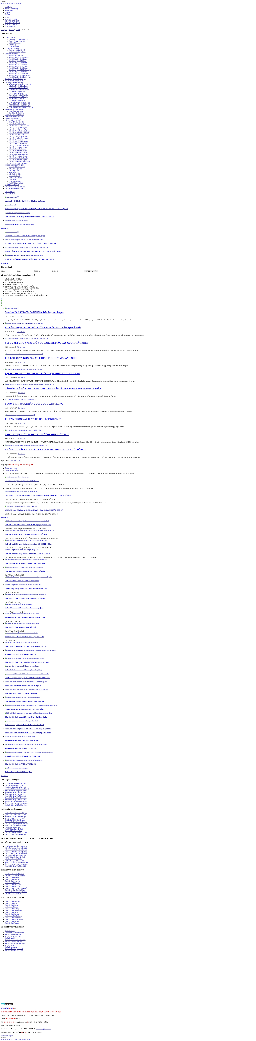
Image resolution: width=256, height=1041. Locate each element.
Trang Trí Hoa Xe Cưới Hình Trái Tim (21, 107)
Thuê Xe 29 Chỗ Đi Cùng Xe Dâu (16, 892)
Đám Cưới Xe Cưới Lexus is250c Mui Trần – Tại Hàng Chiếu (26, 717)
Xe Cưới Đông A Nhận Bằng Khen (16, 805)
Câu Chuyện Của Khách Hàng (14, 188)
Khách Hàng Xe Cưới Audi (17, 61)
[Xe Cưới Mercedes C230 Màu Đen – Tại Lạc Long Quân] (18, 604)
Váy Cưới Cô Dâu (14, 174)
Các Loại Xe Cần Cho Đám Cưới (15, 855)
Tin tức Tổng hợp (10, 37)
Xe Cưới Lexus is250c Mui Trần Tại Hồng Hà (20, 654)
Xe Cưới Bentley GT (11, 945)
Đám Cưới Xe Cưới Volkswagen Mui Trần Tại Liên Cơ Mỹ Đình (27, 662)
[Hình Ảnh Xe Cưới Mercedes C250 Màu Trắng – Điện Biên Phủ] (24, 567)
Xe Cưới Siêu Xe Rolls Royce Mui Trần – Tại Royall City (24, 637)
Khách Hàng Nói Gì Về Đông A (15, 79)
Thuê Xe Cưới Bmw (11, 907)
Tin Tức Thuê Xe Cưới (12, 48)
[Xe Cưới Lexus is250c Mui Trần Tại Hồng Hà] (31, 650)
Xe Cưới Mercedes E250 (13, 934)
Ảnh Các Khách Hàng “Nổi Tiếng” (16, 791)
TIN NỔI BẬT (9, 192)
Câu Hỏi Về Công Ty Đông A (18, 129)
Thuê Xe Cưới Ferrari (12, 921)
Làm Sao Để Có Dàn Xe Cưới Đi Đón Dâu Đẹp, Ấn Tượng (25, 201)
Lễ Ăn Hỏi (12, 179)
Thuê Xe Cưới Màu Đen (12, 886)
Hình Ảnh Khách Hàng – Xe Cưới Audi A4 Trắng (22, 581)
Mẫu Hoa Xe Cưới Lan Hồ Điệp (19, 89)
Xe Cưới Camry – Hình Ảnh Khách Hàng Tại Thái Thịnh (24, 725)
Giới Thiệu (8, 7)
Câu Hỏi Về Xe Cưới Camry (18, 152)
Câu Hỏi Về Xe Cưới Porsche (18, 158)
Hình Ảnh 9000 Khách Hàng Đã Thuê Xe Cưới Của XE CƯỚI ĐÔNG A (29, 217)
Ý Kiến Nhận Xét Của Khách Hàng (16, 864)
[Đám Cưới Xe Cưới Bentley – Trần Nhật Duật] (22, 623)
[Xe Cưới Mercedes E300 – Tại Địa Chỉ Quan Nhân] (20, 736)
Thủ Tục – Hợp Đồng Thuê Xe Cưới (16, 823)
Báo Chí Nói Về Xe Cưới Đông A (16, 822)
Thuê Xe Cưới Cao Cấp (12, 881)
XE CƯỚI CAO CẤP (12, 21)
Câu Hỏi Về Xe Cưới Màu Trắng (19, 131)
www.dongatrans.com (43, 1029)
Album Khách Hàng (11, 8)
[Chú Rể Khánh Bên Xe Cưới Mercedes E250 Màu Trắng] (31, 705)
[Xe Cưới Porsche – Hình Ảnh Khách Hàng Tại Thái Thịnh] (22, 613)
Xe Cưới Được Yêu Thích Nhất (15, 818)
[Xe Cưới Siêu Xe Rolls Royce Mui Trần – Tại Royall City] (21, 633)
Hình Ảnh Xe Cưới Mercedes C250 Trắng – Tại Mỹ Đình (24, 701)
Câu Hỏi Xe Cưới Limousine (18, 163)
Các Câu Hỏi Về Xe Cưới (13, 120)
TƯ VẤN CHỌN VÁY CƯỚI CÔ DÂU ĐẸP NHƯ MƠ (32, 419)
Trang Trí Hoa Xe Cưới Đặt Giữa (19, 102)
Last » (20, 461)
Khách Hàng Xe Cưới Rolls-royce (19, 77)
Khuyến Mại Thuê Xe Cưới (13, 831)
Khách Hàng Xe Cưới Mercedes (19, 57)
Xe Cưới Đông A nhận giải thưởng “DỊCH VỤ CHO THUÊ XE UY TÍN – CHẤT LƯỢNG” (36, 209)
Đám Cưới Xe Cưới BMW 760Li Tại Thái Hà (20, 764)
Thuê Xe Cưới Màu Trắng (13, 884)
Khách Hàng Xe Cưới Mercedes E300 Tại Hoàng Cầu (23, 686)
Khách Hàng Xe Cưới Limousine (19, 75)
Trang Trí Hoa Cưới (15, 181)
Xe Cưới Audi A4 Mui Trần (13, 941)
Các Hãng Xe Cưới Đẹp (16, 113)
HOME (7, 17)
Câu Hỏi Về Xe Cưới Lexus (18, 147)
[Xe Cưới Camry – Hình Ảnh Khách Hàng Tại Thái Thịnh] (21, 721)
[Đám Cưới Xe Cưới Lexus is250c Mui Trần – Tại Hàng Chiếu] (28, 713)
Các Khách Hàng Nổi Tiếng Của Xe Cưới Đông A (22, 481)
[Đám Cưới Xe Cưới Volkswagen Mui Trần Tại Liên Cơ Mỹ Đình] (24, 658)
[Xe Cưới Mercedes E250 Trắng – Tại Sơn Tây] (26, 744)
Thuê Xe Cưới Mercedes (12, 901)
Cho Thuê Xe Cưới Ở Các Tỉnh (15, 875)
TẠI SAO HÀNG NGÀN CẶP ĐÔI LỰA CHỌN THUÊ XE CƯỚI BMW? (42, 373)
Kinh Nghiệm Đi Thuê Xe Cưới (15, 857)
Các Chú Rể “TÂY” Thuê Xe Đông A (17, 789)
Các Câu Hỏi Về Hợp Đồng (18, 143)
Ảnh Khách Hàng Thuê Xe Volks (15, 800)
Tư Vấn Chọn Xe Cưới (12, 827)
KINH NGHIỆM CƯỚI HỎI (14, 165)
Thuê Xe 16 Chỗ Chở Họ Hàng (15, 890)
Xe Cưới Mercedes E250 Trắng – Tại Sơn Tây (20, 748)
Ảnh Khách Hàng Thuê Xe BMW (15, 798)
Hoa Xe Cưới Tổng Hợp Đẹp (18, 97)
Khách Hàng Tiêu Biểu (16, 55)
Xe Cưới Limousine (11, 947)
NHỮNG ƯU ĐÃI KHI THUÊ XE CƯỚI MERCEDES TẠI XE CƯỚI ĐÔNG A (45, 449)
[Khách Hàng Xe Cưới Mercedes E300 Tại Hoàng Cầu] (26, 682)
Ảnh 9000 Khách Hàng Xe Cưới (15, 787)
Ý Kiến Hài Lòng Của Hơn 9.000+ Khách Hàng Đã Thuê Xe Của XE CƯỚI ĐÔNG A (34, 510)
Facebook (4, 1036)
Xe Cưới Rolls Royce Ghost (14, 949)
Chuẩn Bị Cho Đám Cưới (17, 167)
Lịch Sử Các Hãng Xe (16, 111)
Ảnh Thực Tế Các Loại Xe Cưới (15, 816)
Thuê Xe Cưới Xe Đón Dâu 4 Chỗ (16, 888)
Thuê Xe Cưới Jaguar (11, 912)
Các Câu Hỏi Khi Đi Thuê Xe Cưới (16, 853)
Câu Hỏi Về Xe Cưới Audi (17, 149)
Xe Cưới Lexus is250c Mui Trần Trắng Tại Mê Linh (22, 756)
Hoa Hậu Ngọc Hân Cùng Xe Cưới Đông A (19, 224)
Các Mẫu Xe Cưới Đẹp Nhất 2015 (16, 848)
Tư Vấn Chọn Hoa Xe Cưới (14, 116)
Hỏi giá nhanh (26, 1039)
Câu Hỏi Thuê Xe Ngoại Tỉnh (18, 136)
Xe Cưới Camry (10, 931)
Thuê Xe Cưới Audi (11, 903)
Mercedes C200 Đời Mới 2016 (14, 932)
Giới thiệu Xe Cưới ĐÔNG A (18, 39)
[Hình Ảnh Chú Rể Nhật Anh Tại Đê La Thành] (26, 689)
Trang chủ (4, 30)
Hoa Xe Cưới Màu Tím (16, 98)
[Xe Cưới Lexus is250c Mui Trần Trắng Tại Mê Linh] (29, 752)
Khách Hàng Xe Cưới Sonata (18, 66)
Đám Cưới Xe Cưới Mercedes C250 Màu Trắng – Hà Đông (25, 598)
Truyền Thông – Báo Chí (17, 41)
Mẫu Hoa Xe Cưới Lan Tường (18, 86)
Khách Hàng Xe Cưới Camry (18, 64)
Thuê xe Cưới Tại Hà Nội (17, 50)
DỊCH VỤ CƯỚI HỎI (12, 185)
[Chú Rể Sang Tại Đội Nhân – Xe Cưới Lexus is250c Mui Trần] (23, 584)
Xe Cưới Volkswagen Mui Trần (15, 943)
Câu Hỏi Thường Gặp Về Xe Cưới (16, 832)
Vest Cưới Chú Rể (14, 176)
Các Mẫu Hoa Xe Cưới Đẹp (14, 82)
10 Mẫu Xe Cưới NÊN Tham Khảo (16, 846)
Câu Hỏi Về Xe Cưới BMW (18, 151)
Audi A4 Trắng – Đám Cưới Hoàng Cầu (18, 772)
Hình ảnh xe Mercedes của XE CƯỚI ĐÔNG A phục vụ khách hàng (28, 525)
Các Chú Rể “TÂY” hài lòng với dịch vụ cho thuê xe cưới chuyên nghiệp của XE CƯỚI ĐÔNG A (38, 495)
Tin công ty (12, 45)
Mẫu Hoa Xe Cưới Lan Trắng (18, 88)
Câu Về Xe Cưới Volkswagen (18, 154)
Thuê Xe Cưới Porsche (12, 914)
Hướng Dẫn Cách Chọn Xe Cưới (15, 814)
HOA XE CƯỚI (10, 26)
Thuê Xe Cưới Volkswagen (13, 910)
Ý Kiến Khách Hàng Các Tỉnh (14, 80)
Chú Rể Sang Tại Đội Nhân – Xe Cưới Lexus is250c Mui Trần (26, 588)
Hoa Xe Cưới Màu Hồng (17, 100)
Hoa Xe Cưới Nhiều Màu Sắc (18, 95)
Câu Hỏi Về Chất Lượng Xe (18, 127)
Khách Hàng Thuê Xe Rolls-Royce (16, 801)
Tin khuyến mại (14, 46)
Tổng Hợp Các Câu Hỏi (16, 122)
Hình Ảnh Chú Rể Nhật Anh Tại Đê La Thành (21, 693)
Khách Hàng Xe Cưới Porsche (18, 71)
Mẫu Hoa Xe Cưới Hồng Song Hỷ (20, 84)
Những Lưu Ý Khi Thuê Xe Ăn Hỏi (16, 862)
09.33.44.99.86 (6, 3)
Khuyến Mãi (9, 10)
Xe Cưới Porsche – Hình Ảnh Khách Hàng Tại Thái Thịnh (25, 617)
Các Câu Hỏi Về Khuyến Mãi (18, 142)
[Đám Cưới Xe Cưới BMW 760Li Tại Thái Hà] (23, 760)
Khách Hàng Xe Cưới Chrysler (19, 73)
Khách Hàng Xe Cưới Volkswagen (20, 70)
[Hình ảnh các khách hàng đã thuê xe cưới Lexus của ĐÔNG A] (29, 530)
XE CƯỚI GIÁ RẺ (11, 19)
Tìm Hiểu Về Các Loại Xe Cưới (15, 186)
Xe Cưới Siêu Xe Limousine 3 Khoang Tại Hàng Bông (23, 670)
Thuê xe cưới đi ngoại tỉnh (17, 52)
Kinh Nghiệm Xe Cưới (16, 183)
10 (15, 461)
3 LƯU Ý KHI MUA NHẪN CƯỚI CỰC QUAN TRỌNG (34, 404)
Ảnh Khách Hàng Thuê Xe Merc (15, 794)
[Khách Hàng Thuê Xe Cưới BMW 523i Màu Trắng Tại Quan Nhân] (28, 729)
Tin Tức (7, 14)
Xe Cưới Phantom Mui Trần (14, 950)
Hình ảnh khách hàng (11, 54)
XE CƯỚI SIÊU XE (11, 24)
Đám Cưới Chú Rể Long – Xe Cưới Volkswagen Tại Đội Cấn (25, 646)
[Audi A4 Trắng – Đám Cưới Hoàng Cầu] (16, 768)
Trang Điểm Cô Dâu (15, 177)
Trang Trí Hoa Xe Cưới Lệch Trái (19, 104)
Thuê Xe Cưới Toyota (12, 923)
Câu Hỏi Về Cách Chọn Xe (17, 124)
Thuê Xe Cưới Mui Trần (12, 879)
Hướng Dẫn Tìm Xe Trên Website (15, 825)
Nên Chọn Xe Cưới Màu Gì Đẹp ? (16, 850)
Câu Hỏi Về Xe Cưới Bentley (18, 156)
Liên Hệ (7, 12)
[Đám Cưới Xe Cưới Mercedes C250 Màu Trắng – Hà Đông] (25, 594)
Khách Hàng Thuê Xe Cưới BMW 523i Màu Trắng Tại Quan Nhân (28, 733)
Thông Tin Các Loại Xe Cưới (14, 115)
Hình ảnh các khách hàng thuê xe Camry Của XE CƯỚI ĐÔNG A (27, 554)
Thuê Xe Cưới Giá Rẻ (12, 877)
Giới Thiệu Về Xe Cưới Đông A (15, 820)
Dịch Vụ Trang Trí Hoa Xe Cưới (15, 834)
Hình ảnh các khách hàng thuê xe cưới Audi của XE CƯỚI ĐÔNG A (28, 544)
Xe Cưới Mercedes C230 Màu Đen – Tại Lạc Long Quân (24, 608)
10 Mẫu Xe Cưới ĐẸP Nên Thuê (15, 783)
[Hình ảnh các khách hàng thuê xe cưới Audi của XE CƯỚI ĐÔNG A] (25, 540)
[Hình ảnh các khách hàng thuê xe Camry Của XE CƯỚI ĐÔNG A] (21, 550)
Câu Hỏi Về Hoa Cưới (16, 140)
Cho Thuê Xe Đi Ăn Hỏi (13, 893)
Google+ (10, 1036)
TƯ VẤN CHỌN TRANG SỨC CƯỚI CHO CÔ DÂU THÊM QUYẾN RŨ (30, 243)
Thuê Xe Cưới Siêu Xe (12, 883)
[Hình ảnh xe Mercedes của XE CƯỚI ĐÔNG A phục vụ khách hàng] (27, 521)
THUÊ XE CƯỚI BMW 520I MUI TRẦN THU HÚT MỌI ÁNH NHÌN (29, 259)
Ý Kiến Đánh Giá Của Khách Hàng (16, 803)
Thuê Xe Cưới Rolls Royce (13, 916)
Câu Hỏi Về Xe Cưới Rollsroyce (19, 161)
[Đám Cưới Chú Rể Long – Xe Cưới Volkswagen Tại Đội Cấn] (21, 642)
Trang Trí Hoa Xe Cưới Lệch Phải (19, 106)
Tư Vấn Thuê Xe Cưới (12, 118)
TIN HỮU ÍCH (10, 193)
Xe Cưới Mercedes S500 (12, 936)
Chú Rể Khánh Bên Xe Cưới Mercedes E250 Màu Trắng (24, 709)
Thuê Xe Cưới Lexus (11, 905)
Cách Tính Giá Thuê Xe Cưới (14, 861)
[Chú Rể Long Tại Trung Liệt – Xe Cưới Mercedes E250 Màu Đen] (27, 674)
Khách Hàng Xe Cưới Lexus (18, 59)
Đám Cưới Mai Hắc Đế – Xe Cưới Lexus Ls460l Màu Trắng (25, 563)
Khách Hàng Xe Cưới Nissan (18, 68)
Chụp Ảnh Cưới (14, 170)
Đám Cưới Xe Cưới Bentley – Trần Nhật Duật (20, 627)
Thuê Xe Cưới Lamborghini (14, 919)
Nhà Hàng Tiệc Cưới (15, 169)
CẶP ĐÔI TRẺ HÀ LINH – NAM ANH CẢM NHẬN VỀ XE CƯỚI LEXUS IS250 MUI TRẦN (53, 388)
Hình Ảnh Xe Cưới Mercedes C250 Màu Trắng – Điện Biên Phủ (26, 571)
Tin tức (18, 30)
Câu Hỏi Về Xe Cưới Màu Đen (19, 133)
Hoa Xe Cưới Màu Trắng (17, 91)
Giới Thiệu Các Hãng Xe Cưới (14, 109)
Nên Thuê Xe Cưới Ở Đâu (13, 859)
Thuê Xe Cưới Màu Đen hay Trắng (16, 852)
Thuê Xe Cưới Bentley (12, 909)
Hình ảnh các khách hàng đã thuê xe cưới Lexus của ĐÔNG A (26, 534)
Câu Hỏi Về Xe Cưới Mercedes (19, 145)
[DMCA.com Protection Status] (7, 1005)
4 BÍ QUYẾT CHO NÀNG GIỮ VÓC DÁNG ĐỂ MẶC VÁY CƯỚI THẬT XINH (33, 251)
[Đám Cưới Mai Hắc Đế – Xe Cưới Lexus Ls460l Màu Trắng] (25, 559)
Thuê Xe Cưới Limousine (13, 918)
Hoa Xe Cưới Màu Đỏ (16, 93)
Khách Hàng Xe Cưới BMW (18, 62)
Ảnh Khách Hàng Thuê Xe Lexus (15, 792)
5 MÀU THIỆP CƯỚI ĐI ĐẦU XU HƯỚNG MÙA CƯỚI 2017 (37, 434)
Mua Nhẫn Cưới (14, 172)
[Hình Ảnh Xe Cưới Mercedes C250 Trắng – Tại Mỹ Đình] (22, 697)
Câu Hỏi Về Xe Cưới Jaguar (18, 160)
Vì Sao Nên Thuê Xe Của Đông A (16, 813)
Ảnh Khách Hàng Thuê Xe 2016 (15, 866)
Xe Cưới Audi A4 (10, 938)
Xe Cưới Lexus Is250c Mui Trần (15, 940)
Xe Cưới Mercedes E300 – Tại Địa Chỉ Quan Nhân (22, 740)
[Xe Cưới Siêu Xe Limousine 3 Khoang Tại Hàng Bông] (21, 666)
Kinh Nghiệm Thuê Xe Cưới (14, 829)
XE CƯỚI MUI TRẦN (12, 23)
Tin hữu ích (20, 316)
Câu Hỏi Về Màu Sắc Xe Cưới (18, 138)
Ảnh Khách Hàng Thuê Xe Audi (15, 796)
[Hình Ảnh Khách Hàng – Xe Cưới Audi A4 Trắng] (28, 577)
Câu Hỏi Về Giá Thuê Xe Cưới (19, 125)
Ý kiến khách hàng (15, 43)
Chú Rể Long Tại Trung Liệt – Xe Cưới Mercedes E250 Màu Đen (27, 678)
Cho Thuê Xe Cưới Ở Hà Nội (14, 874)
